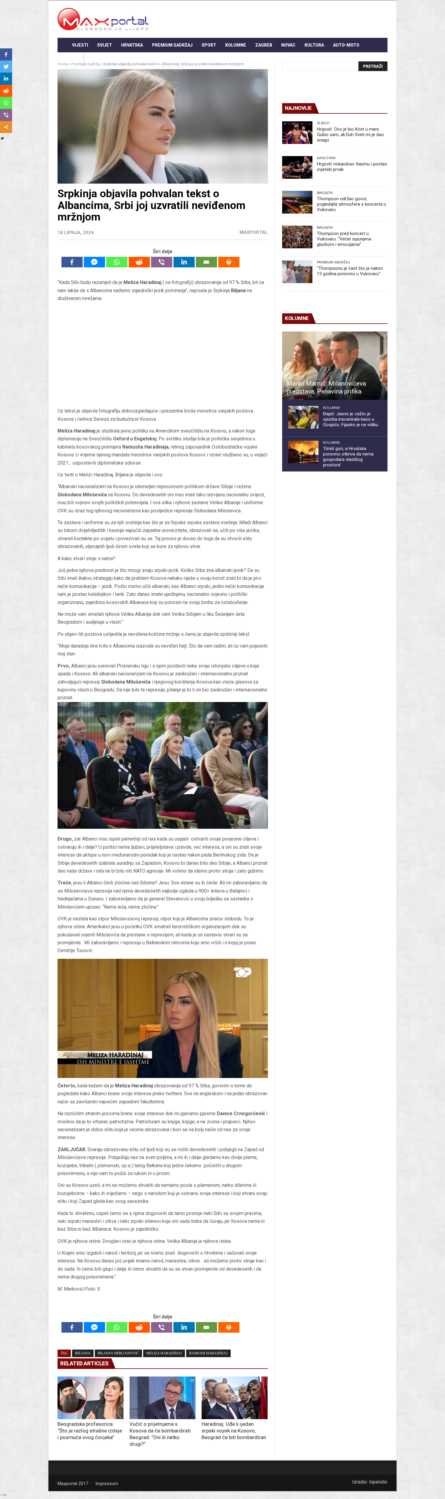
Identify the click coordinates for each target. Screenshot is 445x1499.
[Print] (228, 262)
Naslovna (326, 158)
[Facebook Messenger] (94, 262)
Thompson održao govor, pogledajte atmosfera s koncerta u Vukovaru (351, 204)
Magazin (325, 192)
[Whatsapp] (116, 262)
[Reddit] (139, 262)
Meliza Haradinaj (164, 1353)
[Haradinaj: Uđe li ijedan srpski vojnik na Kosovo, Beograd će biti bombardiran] (235, 1398)
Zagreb (263, 45)
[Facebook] (72, 262)
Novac (288, 45)
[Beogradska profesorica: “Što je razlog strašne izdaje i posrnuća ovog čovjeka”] (91, 1398)
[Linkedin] (184, 262)
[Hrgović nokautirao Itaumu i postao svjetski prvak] (297, 167)
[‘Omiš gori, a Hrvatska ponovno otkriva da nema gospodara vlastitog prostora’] (303, 452)
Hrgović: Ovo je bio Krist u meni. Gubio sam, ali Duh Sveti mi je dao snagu (350, 134)
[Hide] (2, 138)
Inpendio (378, 1482)
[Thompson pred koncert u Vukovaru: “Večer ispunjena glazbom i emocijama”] (297, 237)
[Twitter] (6, 66)
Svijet (104, 45)
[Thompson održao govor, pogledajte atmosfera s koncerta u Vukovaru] (297, 202)
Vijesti (80, 45)
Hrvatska (132, 45)
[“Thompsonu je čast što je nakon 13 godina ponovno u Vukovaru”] (297, 271)
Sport (209, 45)
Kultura (314, 45)
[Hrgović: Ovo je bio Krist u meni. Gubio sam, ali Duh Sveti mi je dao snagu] (297, 132)
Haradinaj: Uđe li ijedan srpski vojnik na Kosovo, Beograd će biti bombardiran (234, 1430)
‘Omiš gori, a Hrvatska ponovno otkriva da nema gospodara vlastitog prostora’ (348, 457)
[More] (6, 127)
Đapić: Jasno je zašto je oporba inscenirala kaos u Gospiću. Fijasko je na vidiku (350, 419)
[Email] (206, 262)
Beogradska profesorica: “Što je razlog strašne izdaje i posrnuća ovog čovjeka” (90, 1430)
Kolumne (235, 45)
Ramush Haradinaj (208, 1353)
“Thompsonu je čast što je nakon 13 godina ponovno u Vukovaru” (350, 271)
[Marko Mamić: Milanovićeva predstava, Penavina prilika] (334, 365)
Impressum (106, 1483)
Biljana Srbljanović (118, 1353)
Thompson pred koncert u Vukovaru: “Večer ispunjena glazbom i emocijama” (344, 239)
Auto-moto (346, 45)
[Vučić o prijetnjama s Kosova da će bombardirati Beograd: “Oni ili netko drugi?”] (163, 1398)
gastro (70, 59)
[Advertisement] (162, 357)
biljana (83, 1353)
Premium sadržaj (172, 45)
